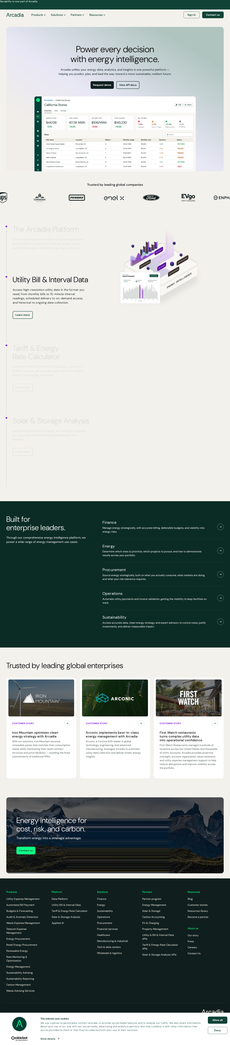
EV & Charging (150, 923)
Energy (101, 905)
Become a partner (198, 917)
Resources (96, 15)
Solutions (57, 15)
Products (37, 15)
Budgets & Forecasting (19, 911)
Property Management (155, 929)
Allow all (217, 1020)
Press (191, 941)
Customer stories (198, 905)
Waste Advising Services (20, 990)
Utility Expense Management (23, 899)
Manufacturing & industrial (112, 941)
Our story (193, 935)
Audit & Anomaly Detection (22, 917)
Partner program (151, 899)
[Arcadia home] (213, 1011)
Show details (47, 1038)
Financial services (107, 929)
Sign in (191, 14)
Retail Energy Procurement (21, 945)
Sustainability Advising (19, 972)
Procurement (104, 923)
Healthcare (103, 935)
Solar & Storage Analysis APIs (159, 954)
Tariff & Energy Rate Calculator (69, 911)
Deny (217, 1030)
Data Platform (60, 899)
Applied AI (58, 923)
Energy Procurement (18, 938)
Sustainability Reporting (20, 978)
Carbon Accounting (153, 917)
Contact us (213, 14)
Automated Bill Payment (20, 905)
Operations (103, 917)
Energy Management (18, 966)
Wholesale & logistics (109, 953)
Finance (101, 899)
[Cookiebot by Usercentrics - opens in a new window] (19, 1038)
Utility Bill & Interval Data (66, 905)
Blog (190, 899)
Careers (192, 947)
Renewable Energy (17, 951)
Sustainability (105, 911)
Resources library (198, 911)
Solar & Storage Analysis (66, 917)
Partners (76, 15)
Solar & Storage (151, 911)
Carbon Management (18, 984)
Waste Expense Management (23, 923)
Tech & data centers (109, 947)
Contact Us (194, 953)
